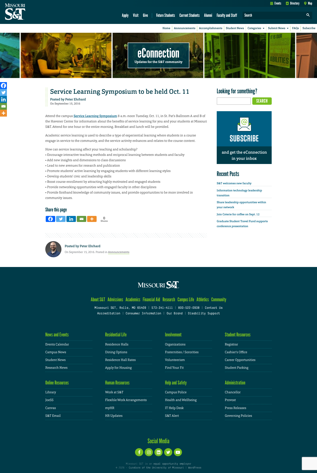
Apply (125, 15)
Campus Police (176, 392)
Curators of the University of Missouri (156, 468)
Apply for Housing (118, 368)
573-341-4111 (162, 308)
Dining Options (116, 352)
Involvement (173, 334)
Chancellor (233, 392)
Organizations (175, 344)
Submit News (276, 28)
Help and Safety (176, 382)
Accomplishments (210, 28)
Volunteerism (175, 360)
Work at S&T (114, 392)
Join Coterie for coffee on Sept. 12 (238, 214)
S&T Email (53, 416)
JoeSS (49, 400)
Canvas (50, 408)
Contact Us (214, 308)
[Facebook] (3, 85)
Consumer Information (143, 313)
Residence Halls (117, 344)
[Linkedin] (3, 99)
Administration (235, 382)
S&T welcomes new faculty (234, 183)
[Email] (3, 106)
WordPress (194, 468)
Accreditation (108, 313)
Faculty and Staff (227, 15)
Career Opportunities (240, 360)
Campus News (55, 352)
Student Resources (238, 334)
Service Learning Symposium (95, 116)
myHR (110, 408)
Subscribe (309, 28)
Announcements (184, 28)
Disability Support (204, 313)
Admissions (115, 299)
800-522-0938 (188, 308)
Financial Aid (151, 299)
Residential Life (116, 334)
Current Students (189, 15)
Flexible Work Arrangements (126, 400)
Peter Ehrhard (75, 99)
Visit (136, 15)
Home (166, 28)
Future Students (165, 15)
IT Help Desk (174, 408)
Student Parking (236, 368)
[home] (29, 12)
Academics (133, 299)
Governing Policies (238, 416)
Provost (230, 400)
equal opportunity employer (172, 464)
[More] (3, 113)
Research (169, 299)
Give (145, 15)
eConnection (158, 53)
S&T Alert (172, 416)
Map (310, 3)
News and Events (57, 334)
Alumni (208, 15)
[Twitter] (3, 92)
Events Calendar (57, 344)
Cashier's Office (236, 352)
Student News (235, 28)
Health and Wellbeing (181, 400)
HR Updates (113, 416)
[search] (308, 15)
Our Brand (174, 313)
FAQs (295, 28)
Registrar (231, 344)
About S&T (98, 299)
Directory (295, 3)
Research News (56, 368)
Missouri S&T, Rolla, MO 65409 (120, 308)
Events (278, 3)
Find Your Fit (174, 368)
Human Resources (117, 382)
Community (218, 299)
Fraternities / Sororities (182, 352)
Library (50, 392)
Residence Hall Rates (120, 360)
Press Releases (235, 408)
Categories (254, 28)
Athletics (202, 299)
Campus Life (185, 299)
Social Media (158, 441)
